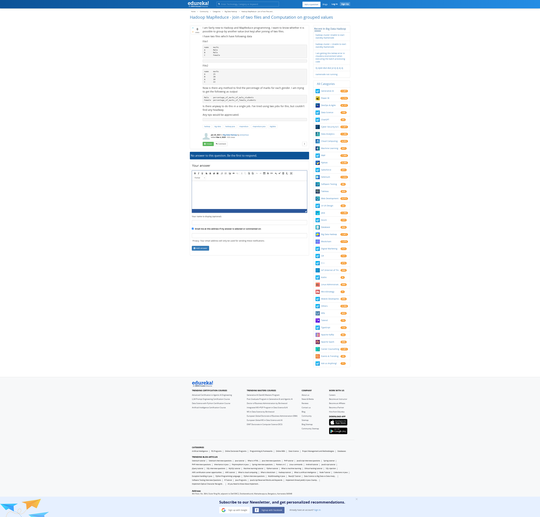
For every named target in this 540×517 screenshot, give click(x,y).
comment (222, 144)
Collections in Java (341, 472)
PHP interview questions (201, 464)
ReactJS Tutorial (294, 476)
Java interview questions (271, 461)
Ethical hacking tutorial (313, 468)
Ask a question (311, 4)
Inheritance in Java (221, 464)
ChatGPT (325, 119)
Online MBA (280, 451)
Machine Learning (329, 148)
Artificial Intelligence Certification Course (209, 407)
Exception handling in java (202, 476)
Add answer (201, 248)
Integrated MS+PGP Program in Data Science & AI (267, 407)
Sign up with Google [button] (237, 510)
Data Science (327, 112)
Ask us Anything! (329, 363)
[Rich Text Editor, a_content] (249, 195)
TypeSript (325, 327)
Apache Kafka (327, 334)
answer (209, 144)
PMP (323, 155)
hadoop (207, 126)
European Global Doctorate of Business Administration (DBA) (272, 416)
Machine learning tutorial (253, 468)
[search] (219, 4)
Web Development (329, 198)
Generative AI (327, 91)
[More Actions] (304, 144)
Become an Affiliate (337, 403)
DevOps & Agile (328, 105)
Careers (332, 395)
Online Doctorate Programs (236, 451)
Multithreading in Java (276, 476)
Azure (324, 220)
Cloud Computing (329, 141)
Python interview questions (254, 476)
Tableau (325, 191)
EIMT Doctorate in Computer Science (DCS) (264, 424)
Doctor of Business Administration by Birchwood (267, 403)
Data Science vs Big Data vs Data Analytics (320, 476)
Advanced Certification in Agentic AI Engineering (212, 395)
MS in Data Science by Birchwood (260, 411)
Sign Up (345, 4)
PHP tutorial (288, 461)
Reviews (305, 403)
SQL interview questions (216, 468)
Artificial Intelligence (200, 451)
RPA (323, 313)
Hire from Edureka (336, 411)
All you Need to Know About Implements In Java (244, 484)
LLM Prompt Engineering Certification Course (211, 399)
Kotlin (324, 277)
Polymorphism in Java (240, 464)
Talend (324, 320)
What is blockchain (268, 472)
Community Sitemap (310, 428)
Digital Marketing (329, 248)
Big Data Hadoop (230, 135)
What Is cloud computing (247, 472)
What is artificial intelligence (305, 472)
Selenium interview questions (220, 461)
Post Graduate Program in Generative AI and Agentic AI (270, 399)
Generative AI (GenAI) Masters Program (263, 395)
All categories (326, 84)
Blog (303, 411)
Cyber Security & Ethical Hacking (331, 126)
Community (307, 416)
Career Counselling (330, 349)
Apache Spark (327, 341)
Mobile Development (331, 298)
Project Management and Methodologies (318, 451)
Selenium (325, 177)
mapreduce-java (259, 126)
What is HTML (253, 461)
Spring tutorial (329, 461)
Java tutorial (239, 461)
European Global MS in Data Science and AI (265, 420)
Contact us (306, 407)
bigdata (273, 126)
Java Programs (241, 480)
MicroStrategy (327, 291)
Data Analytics (328, 134)
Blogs (325, 4)
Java (323, 212)
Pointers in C (281, 464)
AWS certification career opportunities (207, 472)
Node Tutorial (325, 472)
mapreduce (243, 126)
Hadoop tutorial (285, 472)
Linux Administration (331, 284)
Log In (335, 4)
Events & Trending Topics (331, 356)
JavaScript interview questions (308, 461)
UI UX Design (327, 205)
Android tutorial (312, 464)
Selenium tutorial (198, 461)
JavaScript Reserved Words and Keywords (266, 480)
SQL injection (331, 468)
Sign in (317, 510)
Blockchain (326, 241)
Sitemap (305, 420)
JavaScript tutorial (328, 464)
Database (325, 227)
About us (305, 395)
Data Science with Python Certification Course (211, 403)
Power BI (325, 98)
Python (324, 162)
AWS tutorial (230, 472)
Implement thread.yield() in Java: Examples (302, 480)
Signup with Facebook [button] (271, 510)
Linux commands (295, 464)
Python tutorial (272, 468)
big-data (217, 126)
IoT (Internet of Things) (331, 270)
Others (324, 306)
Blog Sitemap (307, 424)
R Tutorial (228, 480)
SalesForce (326, 169)
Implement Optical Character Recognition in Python (208, 484)
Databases (342, 451)
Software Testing (329, 184)
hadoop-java (230, 126)
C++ (323, 263)
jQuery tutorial (197, 468)
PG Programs (216, 451)
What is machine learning (291, 468)
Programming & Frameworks (261, 451)
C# (322, 255)
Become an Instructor (338, 399)
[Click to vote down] (192, 32)
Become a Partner (336, 407)
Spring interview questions (262, 464)
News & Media (308, 399)
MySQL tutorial (234, 468)
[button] (195, 173)
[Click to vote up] (192, 28)
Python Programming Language (228, 476)
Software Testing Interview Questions (206, 480)
